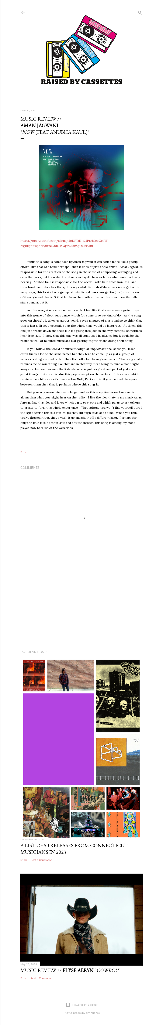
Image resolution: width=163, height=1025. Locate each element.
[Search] (140, 12)
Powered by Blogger (84, 1004)
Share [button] (23, 452)
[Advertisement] (81, 609)
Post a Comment (41, 859)
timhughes (93, 1012)
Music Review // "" (70, 970)
